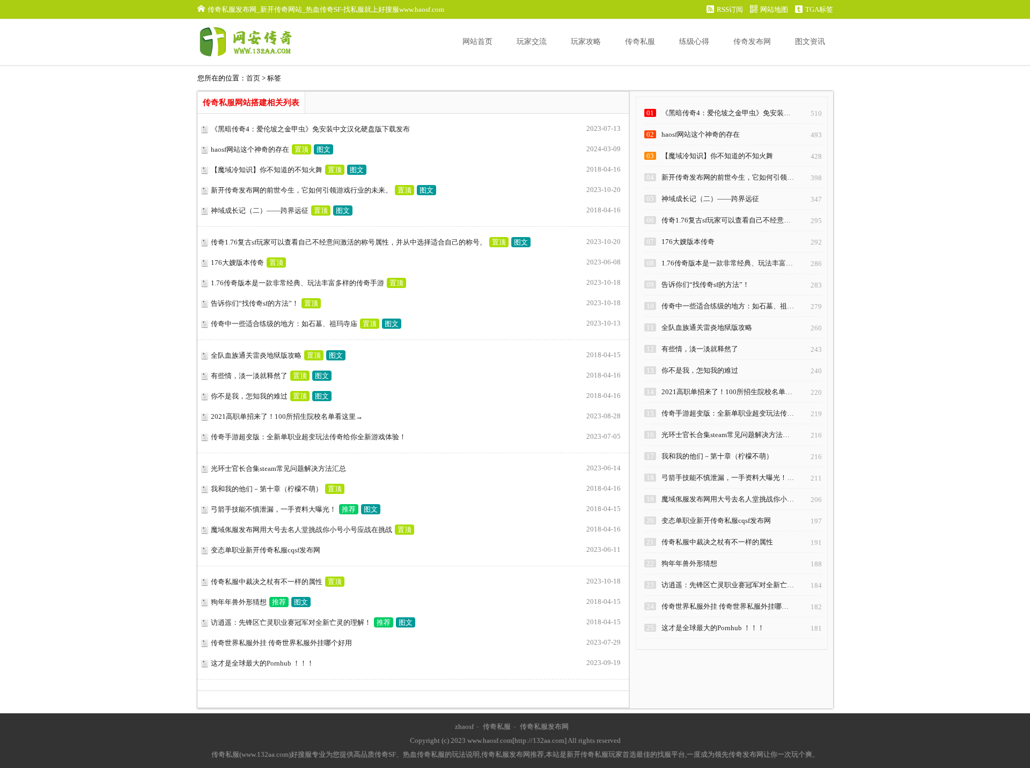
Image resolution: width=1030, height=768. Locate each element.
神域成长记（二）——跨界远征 (259, 210)
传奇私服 (640, 42)
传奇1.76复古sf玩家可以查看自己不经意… (726, 220)
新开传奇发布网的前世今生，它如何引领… (727, 177)
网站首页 (477, 42)
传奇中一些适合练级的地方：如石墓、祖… (727, 306)
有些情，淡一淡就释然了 (249, 376)
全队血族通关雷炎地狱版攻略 (256, 355)
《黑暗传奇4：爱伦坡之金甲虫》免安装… (726, 113)
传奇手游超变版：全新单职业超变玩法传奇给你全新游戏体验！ (308, 437)
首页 (253, 78)
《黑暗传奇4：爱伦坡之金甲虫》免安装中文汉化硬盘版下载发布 (310, 129)
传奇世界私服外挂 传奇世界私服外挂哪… (725, 606)
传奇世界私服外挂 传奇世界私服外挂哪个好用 (281, 643)
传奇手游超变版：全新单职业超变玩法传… (727, 413)
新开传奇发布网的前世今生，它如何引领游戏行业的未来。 (301, 190)
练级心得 (694, 42)
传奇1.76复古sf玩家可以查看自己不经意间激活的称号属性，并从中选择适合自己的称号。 (349, 242)
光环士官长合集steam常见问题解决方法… (725, 435)
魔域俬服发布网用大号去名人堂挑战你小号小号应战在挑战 (301, 530)
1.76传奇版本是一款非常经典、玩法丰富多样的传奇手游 (297, 283)
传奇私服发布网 (544, 726)
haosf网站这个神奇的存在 (250, 149)
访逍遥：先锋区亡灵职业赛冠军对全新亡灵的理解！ (291, 622)
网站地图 (774, 9)
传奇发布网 (752, 42)
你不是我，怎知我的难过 (249, 396)
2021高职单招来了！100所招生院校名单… (726, 392)
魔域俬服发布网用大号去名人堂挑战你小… (727, 499)
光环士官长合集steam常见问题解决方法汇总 (278, 468)
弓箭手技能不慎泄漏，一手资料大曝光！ (273, 509)
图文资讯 (810, 42)
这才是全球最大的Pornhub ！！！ (262, 663)
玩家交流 (532, 42)
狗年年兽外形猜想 (239, 602)
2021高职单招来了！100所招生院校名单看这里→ (287, 416)
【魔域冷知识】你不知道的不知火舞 (266, 170)
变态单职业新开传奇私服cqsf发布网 (265, 550)
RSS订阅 (730, 9)
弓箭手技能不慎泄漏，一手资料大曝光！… (727, 478)
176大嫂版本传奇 (237, 263)
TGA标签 (819, 9)
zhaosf (464, 726)
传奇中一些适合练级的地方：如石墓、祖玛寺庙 (284, 324)
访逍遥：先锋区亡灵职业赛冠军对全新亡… (727, 585)
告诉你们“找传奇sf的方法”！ (255, 303)
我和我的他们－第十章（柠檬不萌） (266, 489)
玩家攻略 (586, 42)
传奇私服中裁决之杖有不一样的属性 (266, 582)
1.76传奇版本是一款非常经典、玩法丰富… (727, 263)
